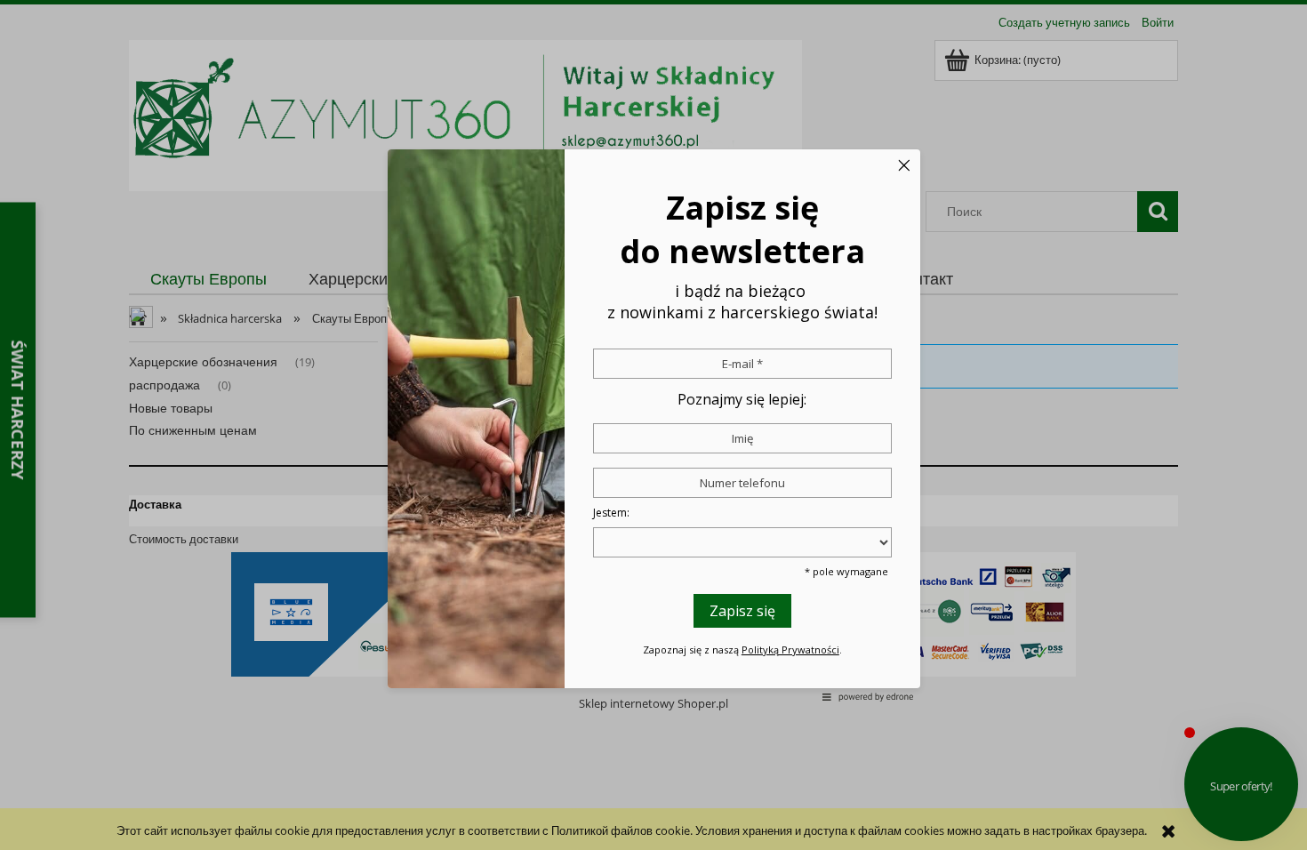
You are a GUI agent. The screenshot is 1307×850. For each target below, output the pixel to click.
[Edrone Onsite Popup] (653, 425)
